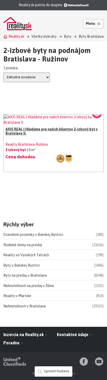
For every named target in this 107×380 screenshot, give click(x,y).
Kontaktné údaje (73, 334)
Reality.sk (16, 36)
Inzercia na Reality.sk (24, 334)
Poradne (12, 342)
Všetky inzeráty (44, 36)
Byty (67, 36)
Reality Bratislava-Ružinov (26, 144)
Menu (90, 23)
